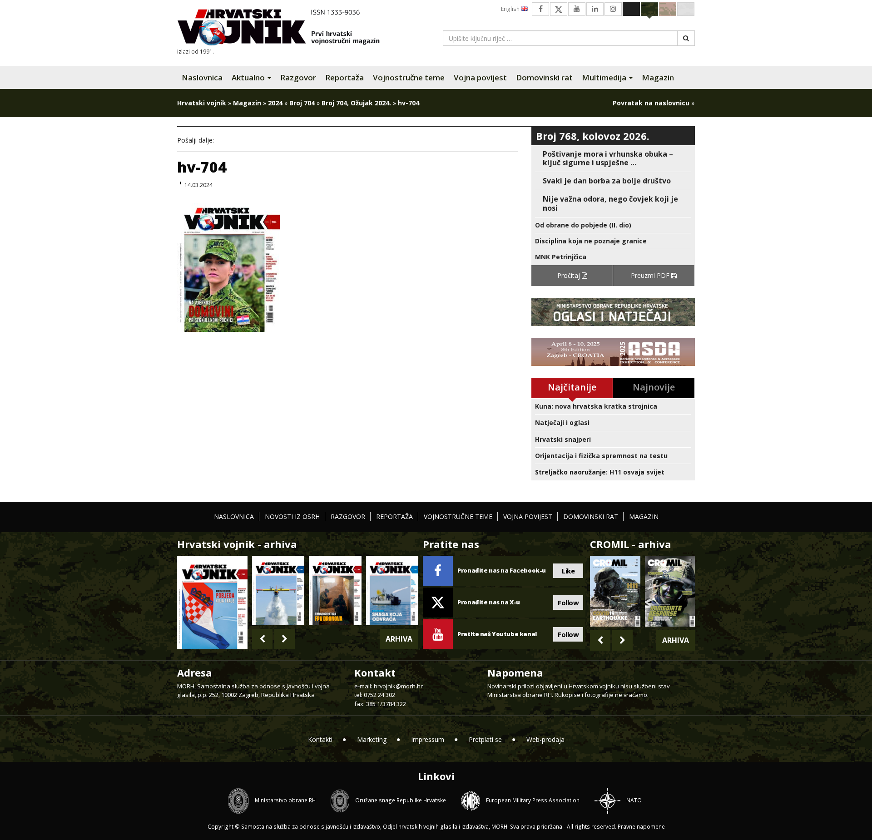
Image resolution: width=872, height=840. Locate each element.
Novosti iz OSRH (292, 516)
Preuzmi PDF (651, 275)
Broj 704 (302, 103)
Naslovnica (202, 77)
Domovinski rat (544, 77)
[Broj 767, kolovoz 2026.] (212, 602)
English (511, 9)
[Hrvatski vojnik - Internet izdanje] (284, 28)
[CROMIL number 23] (615, 591)
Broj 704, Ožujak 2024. (356, 103)
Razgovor (298, 77)
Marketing (371, 739)
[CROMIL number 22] (670, 591)
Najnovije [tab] (654, 387)
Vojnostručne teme (409, 77)
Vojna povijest (480, 77)
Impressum (427, 739)
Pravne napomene (641, 826)
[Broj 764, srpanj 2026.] (392, 590)
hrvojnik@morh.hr (398, 686)
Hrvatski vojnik (201, 103)
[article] (613, 158)
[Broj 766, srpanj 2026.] (278, 590)
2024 (275, 103)
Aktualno (249, 77)
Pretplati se (485, 739)
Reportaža (344, 77)
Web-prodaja (545, 739)
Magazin (658, 77)
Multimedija (605, 77)
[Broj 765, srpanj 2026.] (335, 590)
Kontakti (320, 739)
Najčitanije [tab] (572, 387)
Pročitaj (569, 275)
